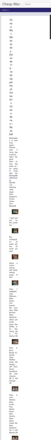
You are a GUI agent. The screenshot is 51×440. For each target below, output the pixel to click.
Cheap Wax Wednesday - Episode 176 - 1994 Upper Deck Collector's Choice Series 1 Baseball (11, 77)
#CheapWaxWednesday (13, 177)
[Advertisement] (30, 57)
